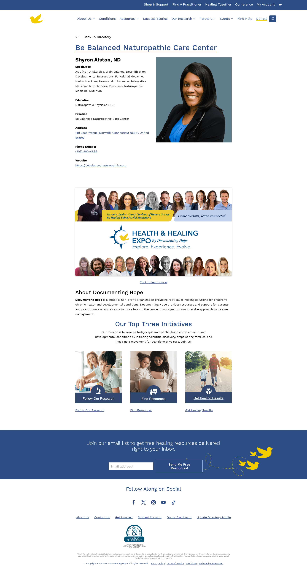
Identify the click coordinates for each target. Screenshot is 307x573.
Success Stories (155, 18)
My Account (266, 4)
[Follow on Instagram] (153, 502)
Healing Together (218, 4)
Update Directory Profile (214, 517)
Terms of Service (175, 563)
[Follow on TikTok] (173, 502)
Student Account (149, 517)
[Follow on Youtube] (163, 502)
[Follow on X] (143, 502)
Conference (244, 4)
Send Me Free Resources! (179, 466)
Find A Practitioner (186, 4)
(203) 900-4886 (86, 151)
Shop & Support (156, 4)
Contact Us (102, 517)
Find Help (244, 18)
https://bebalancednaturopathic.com (100, 165)
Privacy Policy (158, 563)
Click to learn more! (153, 282)
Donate (261, 18)
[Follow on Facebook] (133, 502)
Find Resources (141, 410)
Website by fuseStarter (211, 563)
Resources (127, 18)
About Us (84, 18)
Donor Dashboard (179, 517)
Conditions (107, 18)
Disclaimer (191, 563)
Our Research (181, 18)
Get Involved (124, 517)
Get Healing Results (199, 410)
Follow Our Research (89, 410)
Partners (206, 18)
